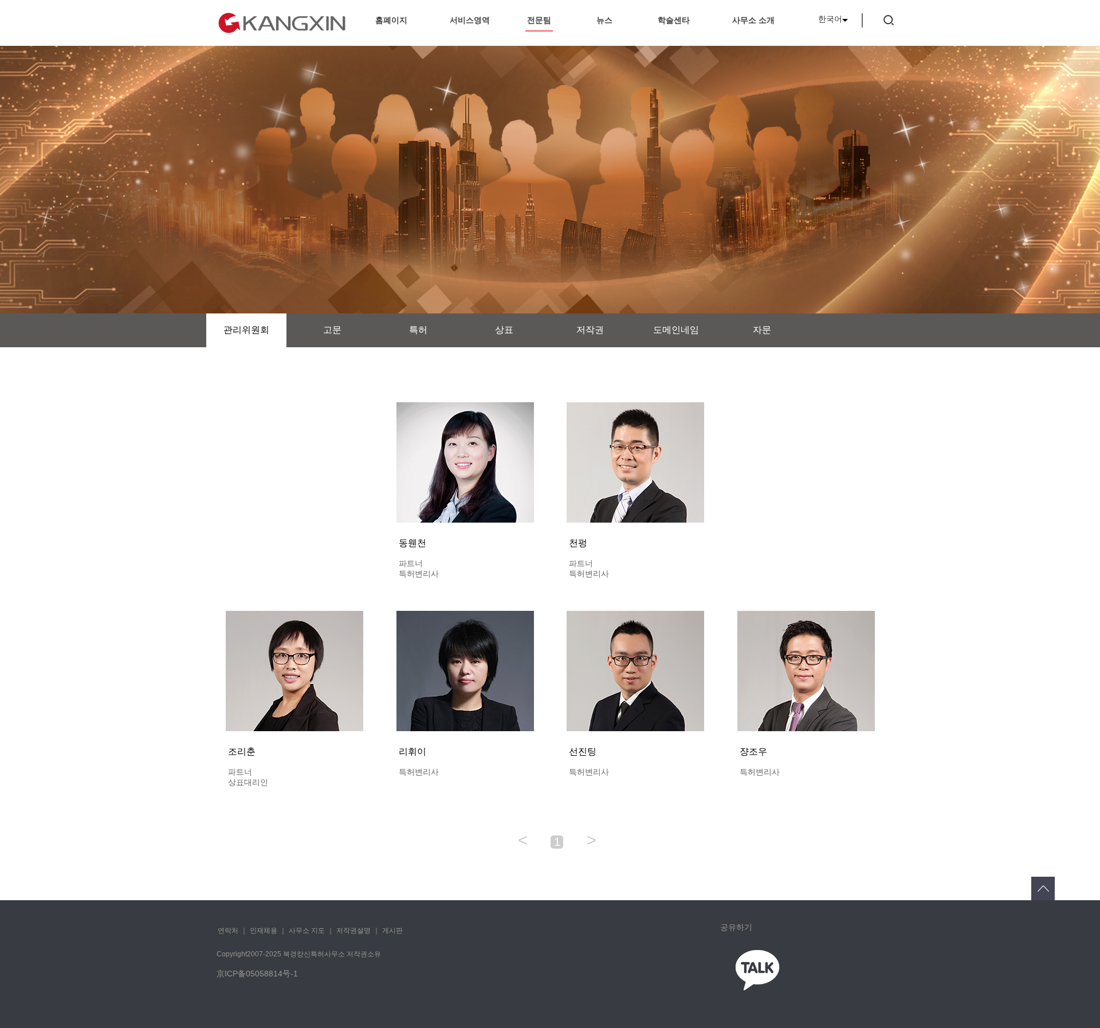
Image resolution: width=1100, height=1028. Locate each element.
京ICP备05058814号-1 (257, 973)
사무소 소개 (753, 20)
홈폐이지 (391, 20)
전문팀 (539, 20)
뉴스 (604, 20)
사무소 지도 (307, 931)
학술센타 (674, 20)
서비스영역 (470, 20)
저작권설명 (353, 931)
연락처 (228, 931)
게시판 (392, 931)
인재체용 (263, 931)
